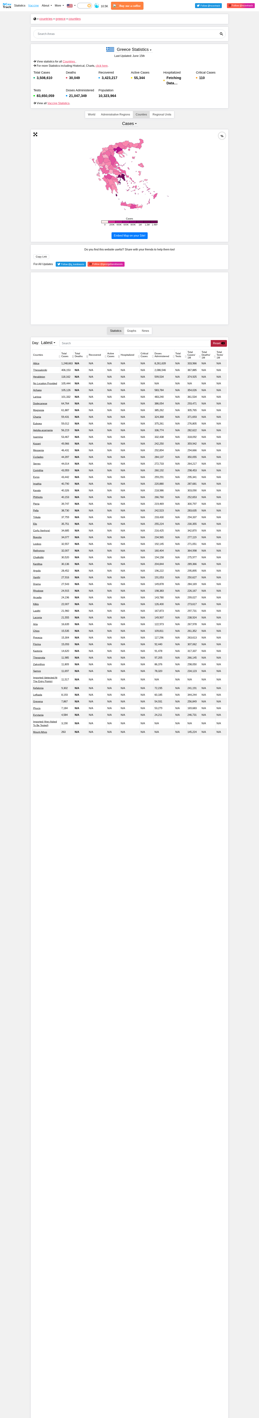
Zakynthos (39, 664)
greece (61, 19)
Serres (37, 463)
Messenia (38, 450)
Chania (37, 416)
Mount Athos (40, 731)
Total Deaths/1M (206, 355)
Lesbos (37, 543)
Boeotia (37, 537)
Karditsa (37, 563)
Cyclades (38, 456)
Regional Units (162, 114)
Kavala (37, 490)
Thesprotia (39, 657)
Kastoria (37, 650)
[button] (71, 5)
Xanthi (36, 577)
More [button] (58, 5)
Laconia (37, 617)
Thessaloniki (40, 370)
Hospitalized (127, 354)
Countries (69, 61)
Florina (37, 644)
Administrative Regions (115, 114)
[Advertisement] (129, 298)
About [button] (46, 5)
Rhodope (38, 590)
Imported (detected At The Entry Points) (45, 679)
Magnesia (38, 410)
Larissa (37, 396)
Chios (36, 630)
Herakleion (39, 376)
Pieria (36, 503)
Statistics (19, 5)
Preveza (37, 637)
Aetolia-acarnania (43, 430)
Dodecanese (40, 403)
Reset (217, 343)
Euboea (37, 423)
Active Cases (110, 355)
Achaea (37, 390)
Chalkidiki (38, 557)
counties (75, 19)
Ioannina (38, 436)
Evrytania (38, 714)
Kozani (37, 443)
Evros (36, 477)
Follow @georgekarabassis (107, 264)
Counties (141, 114)
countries (46, 19)
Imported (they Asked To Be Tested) (45, 723)
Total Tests (178, 355)
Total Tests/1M (220, 355)
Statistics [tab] (115, 330)
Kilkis (36, 604)
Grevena (38, 701)
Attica (36, 363)
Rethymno (39, 550)
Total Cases (64, 355)
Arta (35, 624)
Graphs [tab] (131, 330)
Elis (35, 523)
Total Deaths (79, 355)
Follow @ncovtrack (242, 5)
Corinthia (38, 470)
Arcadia (37, 597)
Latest (47, 342)
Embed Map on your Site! (129, 235)
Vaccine (33, 5)
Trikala (37, 517)
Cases (128, 123)
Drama (37, 584)
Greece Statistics (133, 49)
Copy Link (41, 256)
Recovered (95, 354)
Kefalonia (38, 688)
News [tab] (145, 330)
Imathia (37, 483)
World (91, 114)
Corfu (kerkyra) (41, 530)
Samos (37, 670)
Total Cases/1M (191, 355)
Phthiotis (38, 497)
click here (102, 65)
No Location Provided (45, 383)
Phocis (37, 708)
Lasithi (36, 610)
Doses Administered (162, 355)
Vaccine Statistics (58, 103)
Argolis (37, 570)
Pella (36, 510)
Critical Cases (144, 355)
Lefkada (37, 694)
